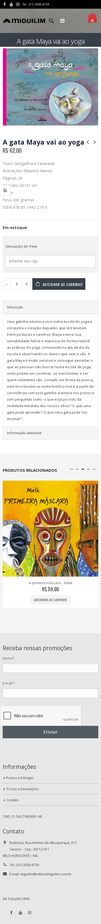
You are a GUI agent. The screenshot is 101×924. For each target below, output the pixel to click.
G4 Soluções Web (16, 898)
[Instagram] (18, 4)
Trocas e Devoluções (22, 789)
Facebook (11, 913)
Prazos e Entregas (20, 778)
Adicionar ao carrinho (63, 284)
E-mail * (9, 683)
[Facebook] (4, 4)
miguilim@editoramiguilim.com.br (46, 874)
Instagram (30, 913)
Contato (12, 800)
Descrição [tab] (15, 307)
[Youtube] (11, 4)
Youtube (20, 913)
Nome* (8, 658)
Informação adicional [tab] (24, 432)
